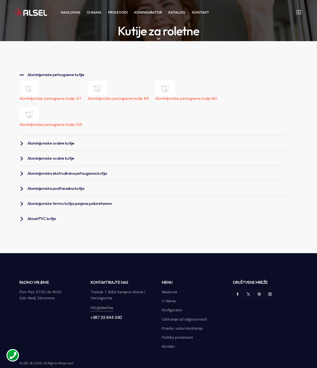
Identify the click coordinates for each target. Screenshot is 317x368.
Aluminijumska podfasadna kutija (55, 188)
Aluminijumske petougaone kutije (55, 74)
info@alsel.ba (102, 307)
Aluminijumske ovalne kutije (50, 143)
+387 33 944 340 (106, 317)
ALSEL (24, 363)
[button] (153, 74)
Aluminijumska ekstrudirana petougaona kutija (67, 173)
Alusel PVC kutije (41, 218)
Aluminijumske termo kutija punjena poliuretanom (69, 203)
